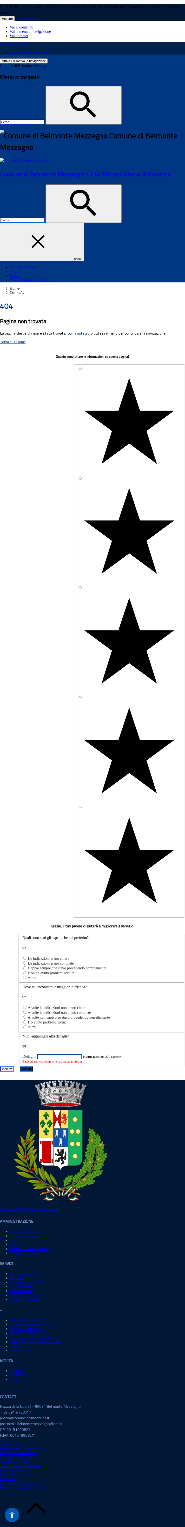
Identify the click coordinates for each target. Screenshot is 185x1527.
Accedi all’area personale (29, 52)
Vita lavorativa (21, 1350)
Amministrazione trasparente (21, 1466)
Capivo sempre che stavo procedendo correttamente (67, 968)
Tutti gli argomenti (14, 1461)
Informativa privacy (15, 1474)
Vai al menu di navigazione (30, 31)
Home (14, 288)
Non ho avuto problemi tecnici (51, 973)
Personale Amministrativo (29, 1249)
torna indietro (78, 333)
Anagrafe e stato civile (27, 1282)
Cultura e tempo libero (27, 1299)
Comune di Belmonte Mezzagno (24, 65)
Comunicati (18, 1375)
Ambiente (17, 1278)
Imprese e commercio (26, 1329)
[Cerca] (84, 105)
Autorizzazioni (21, 1291)
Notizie (15, 1371)
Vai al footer (19, 36)
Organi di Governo (24, 1231)
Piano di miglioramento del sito (23, 1487)
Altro (32, 978)
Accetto (7, 19)
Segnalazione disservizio (18, 1453)
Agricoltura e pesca (24, 1273)
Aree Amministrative (25, 1236)
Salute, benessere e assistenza (32, 1337)
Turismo (16, 1346)
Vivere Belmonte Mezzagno (31, 280)
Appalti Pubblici (22, 1286)
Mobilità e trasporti (24, 1333)
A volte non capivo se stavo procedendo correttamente (69, 1017)
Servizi (15, 276)
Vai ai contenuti (21, 27)
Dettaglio (29, 1056)
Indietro (7, 1069)
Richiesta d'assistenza (16, 1457)
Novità (15, 271)
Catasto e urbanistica (25, 1295)
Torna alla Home (13, 342)
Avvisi (15, 1379)
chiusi (78, 258)
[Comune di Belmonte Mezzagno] (26, 160)
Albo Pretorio (10, 1470)
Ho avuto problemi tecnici (47, 1022)
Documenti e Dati (23, 1253)
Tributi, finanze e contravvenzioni (35, 1342)
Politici (15, 1244)
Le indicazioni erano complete (51, 963)
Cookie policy (26, 18)
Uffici (14, 1240)
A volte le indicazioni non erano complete (59, 1012)
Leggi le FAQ (10, 1444)
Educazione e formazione (29, 1320)
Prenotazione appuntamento (21, 1448)
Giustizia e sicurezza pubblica (32, 1324)
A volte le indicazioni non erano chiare (57, 1008)
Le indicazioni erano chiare (48, 958)
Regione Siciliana (13, 44)
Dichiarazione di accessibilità (22, 1483)
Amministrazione (23, 267)
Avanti (26, 1069)
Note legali (8, 1479)
